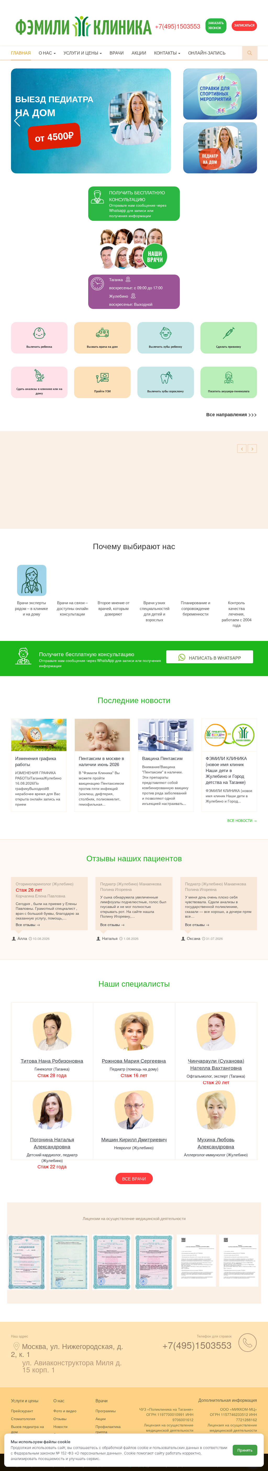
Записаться (244, 26)
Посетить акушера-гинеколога (228, 391)
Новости (60, 1426)
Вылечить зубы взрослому (165, 391)
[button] (164, 121)
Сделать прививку (228, 347)
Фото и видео (64, 1410)
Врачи (117, 53)
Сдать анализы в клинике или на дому (39, 391)
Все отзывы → (28, 924)
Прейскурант (22, 1410)
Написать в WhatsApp (214, 658)
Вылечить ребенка (39, 347)
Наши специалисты (134, 983)
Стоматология (23, 1418)
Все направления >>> (231, 414)
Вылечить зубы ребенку (165, 347)
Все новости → (242, 820)
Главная (21, 53)
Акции (139, 53)
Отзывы (59, 1418)
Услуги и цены (81, 53)
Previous (3, 1262)
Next (264, 1262)
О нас (46, 53)
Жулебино (118, 296)
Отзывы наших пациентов (134, 858)
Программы (106, 1410)
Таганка (116, 279)
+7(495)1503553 (177, 25)
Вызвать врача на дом (102, 347)
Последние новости (134, 699)
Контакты (166, 53)
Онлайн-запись (207, 53)
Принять (245, 1450)
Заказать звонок (216, 25)
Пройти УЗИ (102, 391)
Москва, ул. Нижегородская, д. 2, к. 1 (67, 1350)
